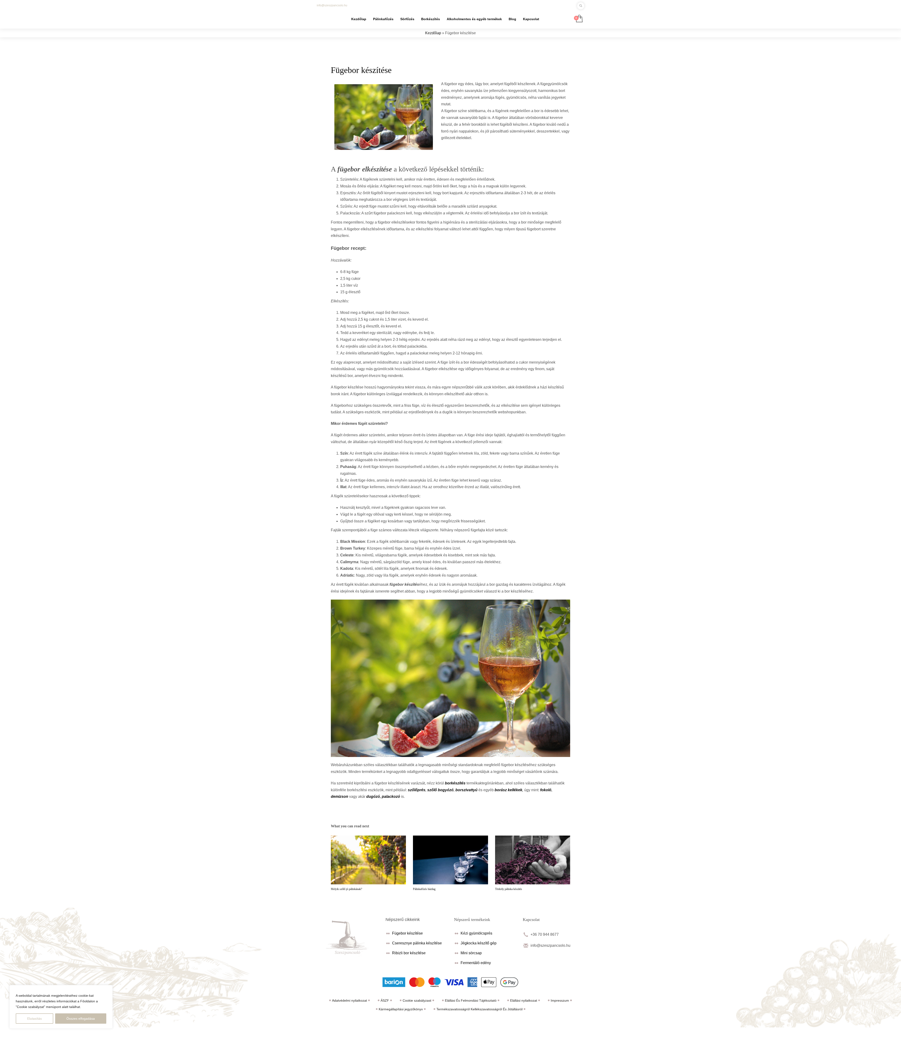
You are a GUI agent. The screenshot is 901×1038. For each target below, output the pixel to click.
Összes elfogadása (80, 1018)
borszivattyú (466, 790)
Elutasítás (34, 1018)
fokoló (545, 790)
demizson (339, 796)
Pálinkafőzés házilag (424, 889)
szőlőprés (416, 790)
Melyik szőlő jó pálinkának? (346, 889)
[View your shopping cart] (579, 19)
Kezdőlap (433, 33)
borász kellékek (508, 790)
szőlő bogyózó (440, 790)
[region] (61, 1007)
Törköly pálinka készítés (508, 889)
